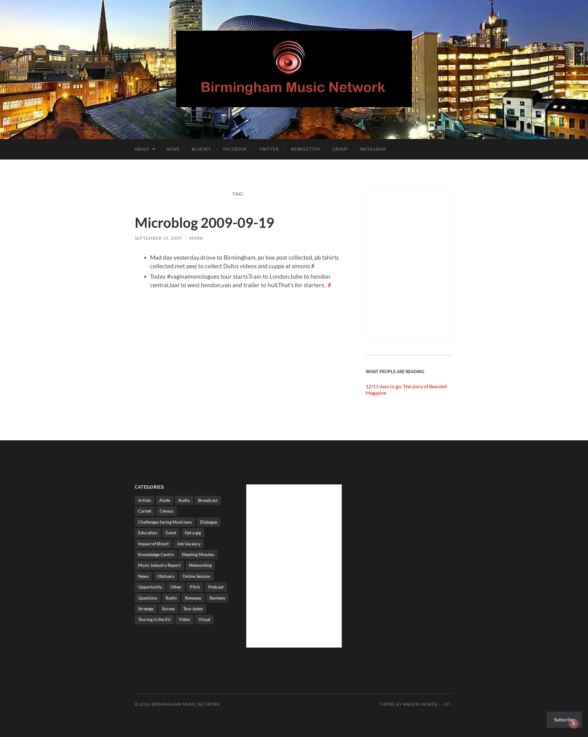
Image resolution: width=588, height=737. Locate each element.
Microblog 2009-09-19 (204, 222)
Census (166, 510)
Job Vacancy (189, 543)
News (173, 149)
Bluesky (201, 149)
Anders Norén (420, 704)
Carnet (144, 510)
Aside (164, 500)
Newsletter (305, 149)
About (142, 149)
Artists (144, 500)
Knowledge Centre (156, 554)
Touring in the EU (154, 619)
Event (171, 532)
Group (340, 149)
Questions (147, 597)
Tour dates (193, 608)
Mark (196, 238)
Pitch (195, 586)
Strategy (146, 608)
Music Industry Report (159, 565)
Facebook (235, 149)
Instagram (373, 149)
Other (176, 586)
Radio (171, 597)
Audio (184, 500)
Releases (193, 597)
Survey (168, 608)
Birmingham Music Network (186, 704)
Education (147, 532)
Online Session (196, 576)
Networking (200, 565)
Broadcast (207, 500)
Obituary (165, 576)
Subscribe (564, 719)
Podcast (216, 586)
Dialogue (208, 522)
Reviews (217, 597)
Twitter (269, 149)
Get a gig (193, 532)
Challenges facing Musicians (165, 522)
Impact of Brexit (153, 543)
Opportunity (150, 586)
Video (184, 619)
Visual (204, 619)
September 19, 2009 (158, 238)
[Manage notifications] (574, 723)
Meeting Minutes (198, 554)
